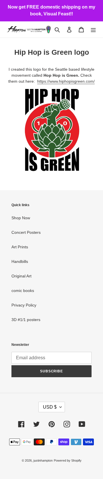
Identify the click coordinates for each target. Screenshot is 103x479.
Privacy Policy (23, 305)
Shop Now (20, 218)
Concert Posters (26, 232)
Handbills (19, 261)
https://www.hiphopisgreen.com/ (66, 81)
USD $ (50, 407)
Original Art (21, 276)
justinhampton (43, 460)
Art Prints (19, 247)
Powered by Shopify (68, 460)
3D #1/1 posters (25, 319)
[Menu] (93, 29)
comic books (22, 290)
